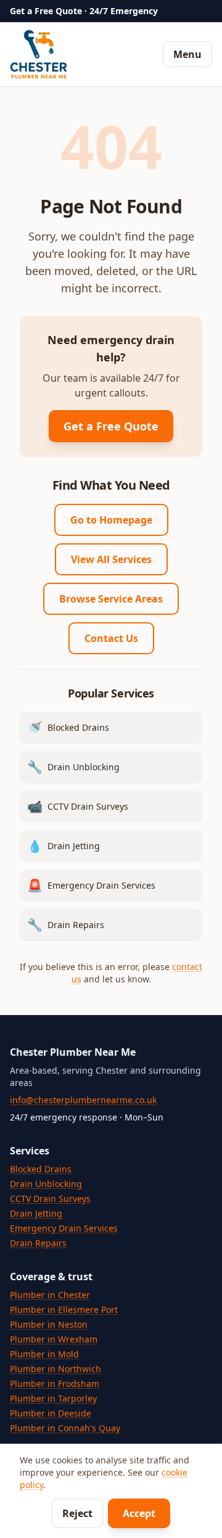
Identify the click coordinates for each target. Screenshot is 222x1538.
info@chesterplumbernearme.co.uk (83, 1100)
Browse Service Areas (111, 599)
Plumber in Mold (44, 1354)
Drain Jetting (36, 1213)
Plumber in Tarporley (53, 1398)
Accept (139, 1513)
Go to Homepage (111, 520)
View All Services (111, 559)
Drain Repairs (38, 1243)
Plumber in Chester (50, 1295)
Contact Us (111, 638)
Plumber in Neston (49, 1324)
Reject (77, 1513)
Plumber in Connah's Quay (65, 1428)
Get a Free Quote (111, 426)
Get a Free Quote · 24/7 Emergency (84, 11)
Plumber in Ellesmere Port (64, 1309)
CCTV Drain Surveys (50, 1198)
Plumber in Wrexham (53, 1339)
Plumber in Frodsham (54, 1383)
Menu (187, 54)
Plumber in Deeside (50, 1413)
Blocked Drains (41, 1169)
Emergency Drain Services (64, 1228)
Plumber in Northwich (55, 1369)
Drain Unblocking (46, 1184)
